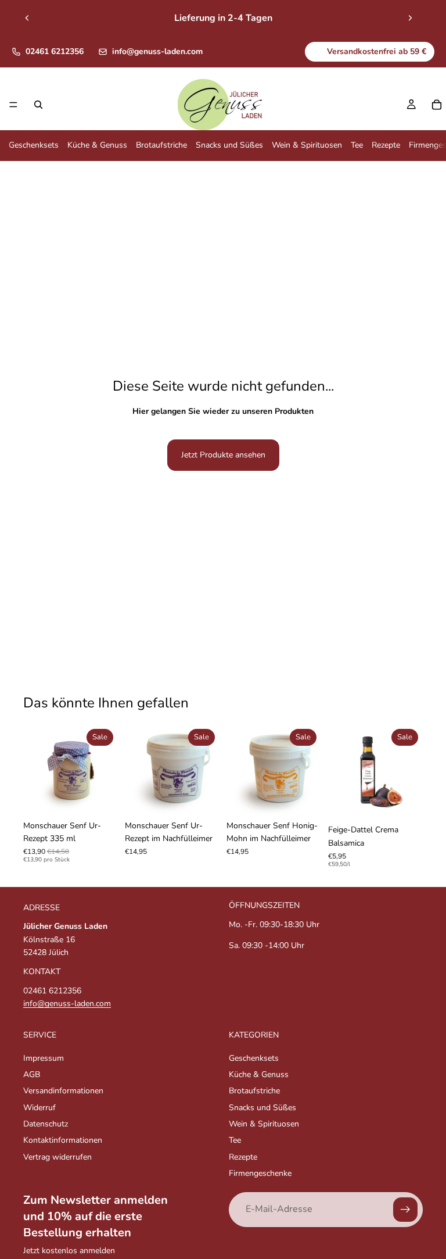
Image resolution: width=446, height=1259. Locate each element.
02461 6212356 (55, 51)
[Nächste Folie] (410, 18)
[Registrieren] (405, 1209)
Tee (357, 145)
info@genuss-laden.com (157, 51)
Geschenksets (34, 145)
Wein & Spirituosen (307, 145)
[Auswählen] (99, 796)
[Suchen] (38, 104)
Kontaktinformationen (62, 1140)
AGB (31, 1074)
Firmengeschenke (260, 1173)
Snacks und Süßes (229, 145)
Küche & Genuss (97, 145)
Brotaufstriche (161, 145)
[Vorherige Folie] (27, 18)
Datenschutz (45, 1123)
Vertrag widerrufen (57, 1157)
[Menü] (13, 105)
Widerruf (39, 1107)
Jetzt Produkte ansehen (223, 454)
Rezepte (386, 145)
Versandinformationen (63, 1091)
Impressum (43, 1058)
